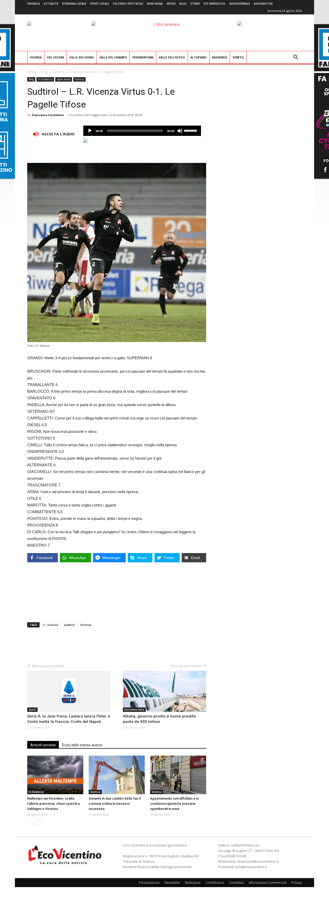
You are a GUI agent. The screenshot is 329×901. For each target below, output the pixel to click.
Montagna (155, 3)
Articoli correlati (43, 745)
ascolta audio (90, 130)
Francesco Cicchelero (48, 115)
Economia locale (74, 3)
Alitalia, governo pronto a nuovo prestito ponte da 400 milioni (159, 719)
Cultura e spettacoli (128, 3)
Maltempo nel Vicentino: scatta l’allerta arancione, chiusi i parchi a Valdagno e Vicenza (53, 804)
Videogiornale (239, 3)
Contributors (214, 882)
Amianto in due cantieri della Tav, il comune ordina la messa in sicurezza (115, 804)
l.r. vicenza (50, 625)
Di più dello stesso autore (82, 745)
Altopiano (198, 57)
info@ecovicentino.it (251, 866)
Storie (195, 3)
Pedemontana (142, 57)
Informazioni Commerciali (268, 882)
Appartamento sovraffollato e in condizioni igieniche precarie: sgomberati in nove (174, 804)
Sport (32, 709)
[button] (295, 57)
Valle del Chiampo (113, 57)
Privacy (296, 882)
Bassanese (219, 57)
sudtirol (69, 625)
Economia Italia (134, 709)
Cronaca (33, 3)
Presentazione (149, 882)
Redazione (192, 882)
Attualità (51, 3)
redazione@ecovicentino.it (258, 861)
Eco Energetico (214, 3)
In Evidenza (45, 79)
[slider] (191, 130)
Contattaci (236, 882)
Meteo (171, 3)
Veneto (238, 57)
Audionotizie (263, 3)
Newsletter (172, 882)
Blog (183, 3)
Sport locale (99, 3)
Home (31, 72)
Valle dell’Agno (81, 57)
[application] (142, 131)
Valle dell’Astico (172, 57)
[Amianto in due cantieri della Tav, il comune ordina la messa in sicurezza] (117, 775)
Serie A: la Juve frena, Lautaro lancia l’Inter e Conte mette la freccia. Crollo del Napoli (68, 719)
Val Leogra (55, 57)
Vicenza (36, 57)
